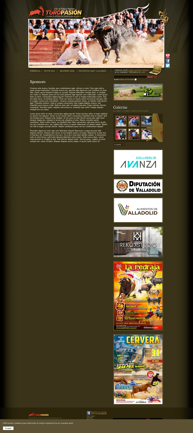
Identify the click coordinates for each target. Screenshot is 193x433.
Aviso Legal (90, 416)
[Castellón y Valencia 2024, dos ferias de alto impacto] (121, 134)
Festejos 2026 (87, 71)
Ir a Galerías (117, 145)
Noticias (49, 71)
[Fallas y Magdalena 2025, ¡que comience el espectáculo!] (147, 122)
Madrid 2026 (67, 71)
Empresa (35, 71)
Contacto (90, 417)
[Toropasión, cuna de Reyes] (134, 134)
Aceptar (8, 428)
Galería (101, 71)
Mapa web (90, 419)
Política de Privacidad (126, 79)
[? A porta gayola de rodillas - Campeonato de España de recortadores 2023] (147, 134)
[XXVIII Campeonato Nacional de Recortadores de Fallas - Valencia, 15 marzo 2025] (134, 122)
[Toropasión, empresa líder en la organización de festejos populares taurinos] (56, 12)
